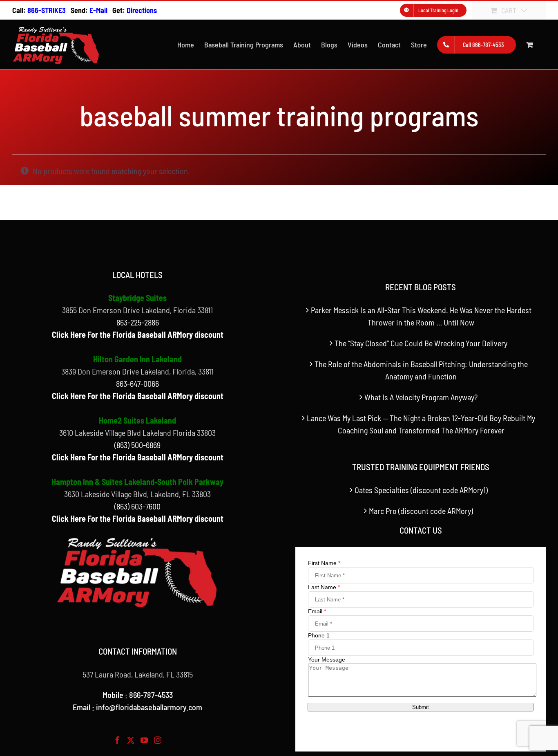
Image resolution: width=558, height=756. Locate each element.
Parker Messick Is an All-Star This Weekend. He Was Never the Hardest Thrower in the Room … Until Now (421, 316)
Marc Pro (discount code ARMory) (421, 511)
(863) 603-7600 (137, 506)
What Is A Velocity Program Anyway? (421, 397)
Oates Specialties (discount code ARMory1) (421, 490)
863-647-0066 (137, 383)
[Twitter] (130, 740)
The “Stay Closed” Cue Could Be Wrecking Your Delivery (421, 343)
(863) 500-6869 (137, 445)
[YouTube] (144, 740)
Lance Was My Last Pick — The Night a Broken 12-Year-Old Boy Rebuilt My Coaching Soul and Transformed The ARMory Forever (421, 424)
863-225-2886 (137, 322)
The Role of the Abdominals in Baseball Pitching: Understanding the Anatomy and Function (421, 370)
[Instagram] (157, 740)
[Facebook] (117, 740)
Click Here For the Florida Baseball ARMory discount (137, 334)
